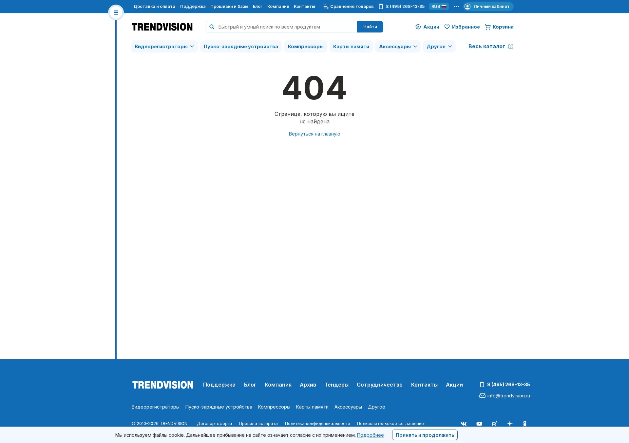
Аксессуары (395, 46)
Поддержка (193, 6)
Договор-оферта (214, 423)
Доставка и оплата (154, 6)
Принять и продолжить (425, 434)
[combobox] (281, 26)
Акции (454, 384)
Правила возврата (258, 423)
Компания (278, 6)
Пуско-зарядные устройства (241, 46)
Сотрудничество (380, 384)
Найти (370, 26)
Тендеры (336, 384)
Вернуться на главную (314, 134)
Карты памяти (351, 46)
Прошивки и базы (229, 6)
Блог (257, 6)
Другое (436, 46)
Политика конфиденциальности (317, 423)
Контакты (304, 6)
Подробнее (370, 434)
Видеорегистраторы (161, 46)
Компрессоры (306, 46)
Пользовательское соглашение (390, 423)
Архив (308, 384)
